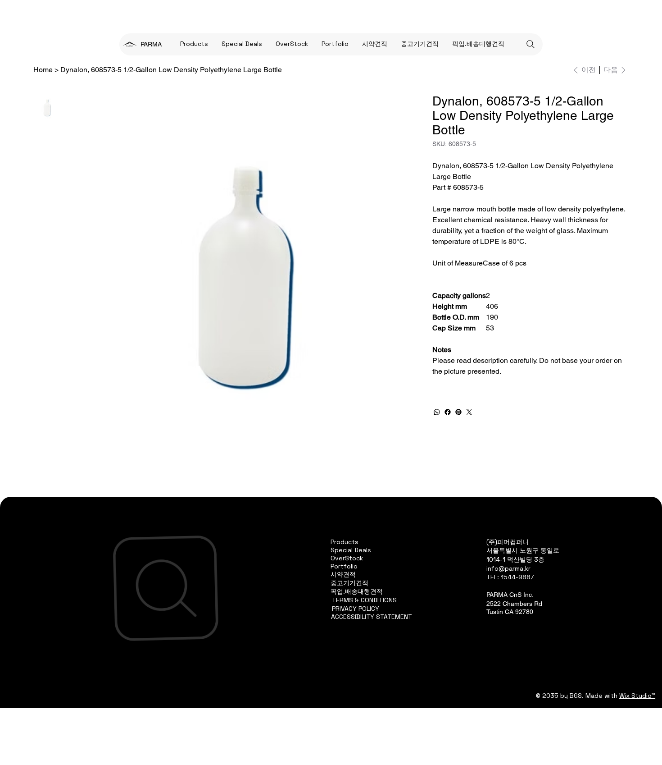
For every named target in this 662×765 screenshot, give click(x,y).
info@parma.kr (508, 568)
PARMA (151, 44)
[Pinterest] (458, 412)
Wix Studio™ (637, 696)
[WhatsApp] (436, 412)
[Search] (530, 44)
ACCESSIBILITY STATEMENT (371, 617)
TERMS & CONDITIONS (364, 600)
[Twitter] (469, 412)
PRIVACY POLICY (355, 609)
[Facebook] (447, 412)
